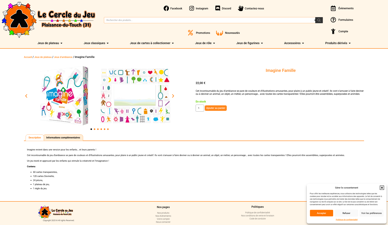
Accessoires (292, 43)
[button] (381, 187)
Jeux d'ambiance (63, 57)
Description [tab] (35, 137)
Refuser (346, 213)
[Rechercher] (319, 20)
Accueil (28, 57)
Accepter (321, 213)
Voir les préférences (371, 213)
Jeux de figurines (247, 43)
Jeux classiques (94, 43)
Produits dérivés (336, 43)
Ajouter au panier (215, 108)
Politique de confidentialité (347, 220)
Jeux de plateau (48, 43)
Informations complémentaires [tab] (63, 137)
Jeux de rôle (203, 43)
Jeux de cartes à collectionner (150, 43)
